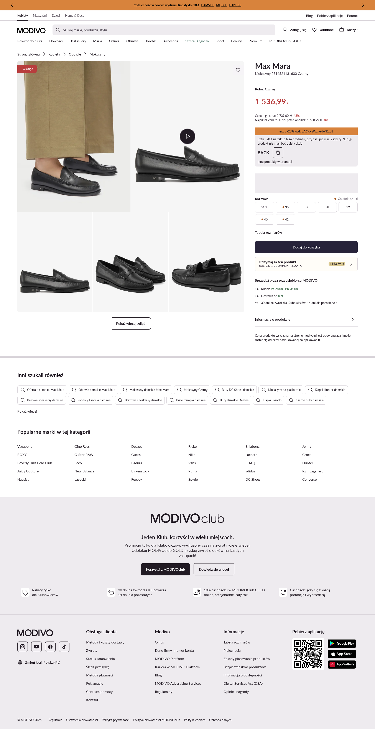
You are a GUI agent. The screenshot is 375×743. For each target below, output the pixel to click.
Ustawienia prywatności (82, 720)
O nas (159, 642)
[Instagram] (22, 647)
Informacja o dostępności (243, 675)
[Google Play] (342, 643)
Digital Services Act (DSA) (243, 683)
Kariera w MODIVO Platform (177, 667)
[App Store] (342, 654)
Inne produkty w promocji (275, 161)
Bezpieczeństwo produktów (245, 667)
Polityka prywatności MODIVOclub (156, 720)
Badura (136, 463)
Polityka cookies (194, 720)
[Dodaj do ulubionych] (238, 70)
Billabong (252, 446)
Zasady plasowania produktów (247, 658)
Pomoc (352, 15)
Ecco (78, 463)
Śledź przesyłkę (97, 667)
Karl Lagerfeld (313, 471)
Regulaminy (163, 691)
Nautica (23, 479)
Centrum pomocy (99, 691)
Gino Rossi (82, 446)
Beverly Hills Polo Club (34, 463)
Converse (309, 479)
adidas (250, 471)
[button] (74, 136)
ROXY (22, 454)
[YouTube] (36, 647)
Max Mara (272, 65)
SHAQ (250, 463)
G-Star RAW (84, 454)
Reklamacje (94, 683)
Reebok (136, 479)
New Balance (84, 471)
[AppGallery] (342, 664)
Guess (136, 454)
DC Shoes (252, 479)
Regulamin (55, 720)
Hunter (307, 463)
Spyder (193, 479)
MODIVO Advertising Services (178, 683)
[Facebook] (50, 647)
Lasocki (80, 479)
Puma (192, 471)
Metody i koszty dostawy (105, 642)
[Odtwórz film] (187, 136)
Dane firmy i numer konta (174, 650)
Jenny (306, 446)
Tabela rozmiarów (237, 642)
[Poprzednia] (12, 5)
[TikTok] (64, 647)
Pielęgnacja (232, 650)
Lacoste (251, 454)
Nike (191, 454)
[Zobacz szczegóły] (352, 319)
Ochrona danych (220, 720)
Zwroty (91, 650)
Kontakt (92, 700)
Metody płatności (99, 675)
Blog (309, 15)
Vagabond (25, 446)
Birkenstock (140, 471)
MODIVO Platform (169, 658)
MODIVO (310, 280)
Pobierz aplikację (330, 15)
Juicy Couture (28, 471)
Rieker (193, 446)
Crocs (306, 454)
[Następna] (363, 5)
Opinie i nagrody (236, 691)
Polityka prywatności (115, 720)
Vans (192, 463)
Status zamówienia (100, 658)
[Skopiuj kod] (278, 152)
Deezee (136, 446)
